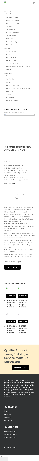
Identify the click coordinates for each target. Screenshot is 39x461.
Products (7, 417)
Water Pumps (11, 51)
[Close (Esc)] (1, 456)
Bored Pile (9, 39)
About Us (7, 414)
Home (6, 109)
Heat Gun (9, 91)
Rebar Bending (11, 57)
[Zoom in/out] (6, 456)
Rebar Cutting (11, 60)
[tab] (19, 194)
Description (19, 194)
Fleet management (10, 437)
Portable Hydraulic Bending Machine (18, 66)
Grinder (8, 82)
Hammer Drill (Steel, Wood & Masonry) (19, 88)
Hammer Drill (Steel (12, 85)
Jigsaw (8, 94)
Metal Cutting (10, 97)
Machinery (7, 48)
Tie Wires (9, 26)
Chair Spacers (10, 14)
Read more (11, 296)
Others (8, 70)
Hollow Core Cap (11, 42)
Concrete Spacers (12, 17)
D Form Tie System (12, 32)
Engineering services (11, 434)
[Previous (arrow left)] (2, 459)
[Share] (2, 456)
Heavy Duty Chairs (12, 20)
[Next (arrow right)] (6, 459)
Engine (8, 54)
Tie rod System (11, 36)
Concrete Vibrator (12, 63)
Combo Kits (10, 79)
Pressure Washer (12, 101)
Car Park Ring (10, 29)
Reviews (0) (19, 198)
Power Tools (8, 73)
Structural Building (10, 431)
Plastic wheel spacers (13, 23)
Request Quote (20, 368)
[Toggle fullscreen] (4, 456)
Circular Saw (10, 76)
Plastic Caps (10, 45)
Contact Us (8, 420)
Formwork (7, 11)
